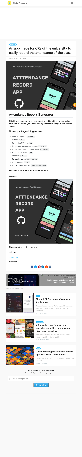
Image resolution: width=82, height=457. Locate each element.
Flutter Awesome (20, 3)
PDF (38, 296)
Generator (13, 44)
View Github (13, 257)
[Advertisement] (41, 23)
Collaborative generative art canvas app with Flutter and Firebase (54, 353)
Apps (38, 348)
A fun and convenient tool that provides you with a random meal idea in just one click (53, 328)
